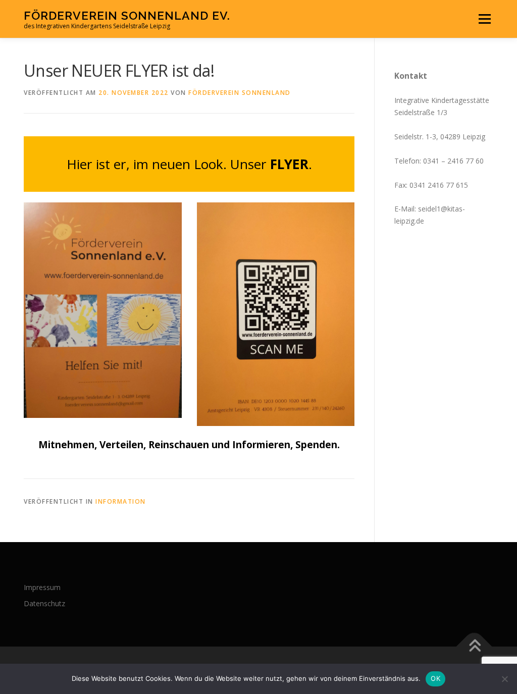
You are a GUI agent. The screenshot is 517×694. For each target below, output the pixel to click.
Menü (484, 19)
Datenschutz (44, 603)
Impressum (42, 587)
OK (435, 678)
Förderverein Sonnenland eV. (127, 15)
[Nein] (504, 679)
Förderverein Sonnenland (239, 92)
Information (120, 501)
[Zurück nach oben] (474, 647)
